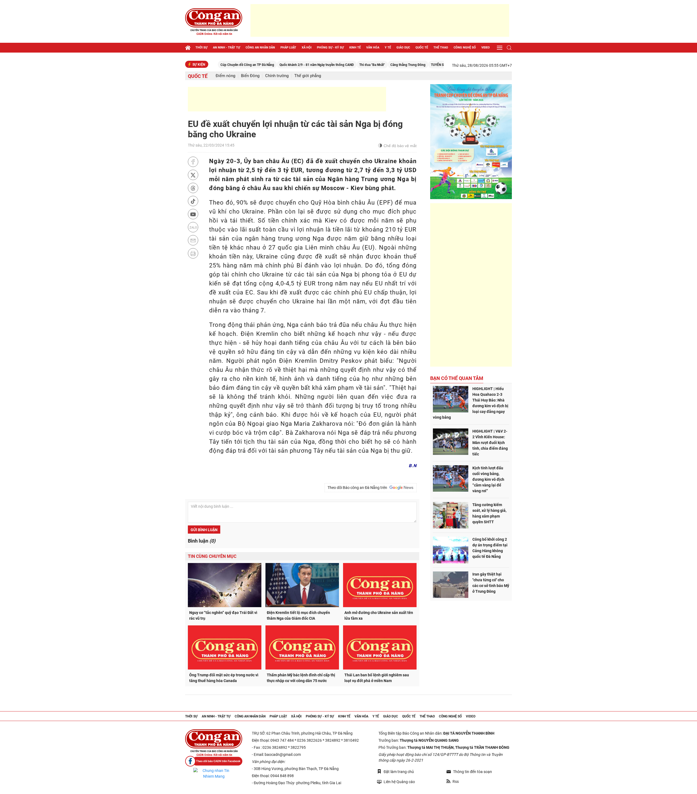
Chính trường (277, 76)
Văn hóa (372, 47)
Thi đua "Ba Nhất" (346, 65)
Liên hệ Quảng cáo (399, 782)
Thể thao (440, 47)
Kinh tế (355, 47)
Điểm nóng (225, 76)
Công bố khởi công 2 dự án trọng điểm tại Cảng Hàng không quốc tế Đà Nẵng (490, 548)
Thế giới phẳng (307, 76)
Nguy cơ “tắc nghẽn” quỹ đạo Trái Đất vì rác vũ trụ (223, 615)
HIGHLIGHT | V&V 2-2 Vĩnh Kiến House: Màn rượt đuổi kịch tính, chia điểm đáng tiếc (490, 442)
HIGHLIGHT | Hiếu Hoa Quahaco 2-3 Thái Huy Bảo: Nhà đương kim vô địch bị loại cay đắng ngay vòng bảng (470, 403)
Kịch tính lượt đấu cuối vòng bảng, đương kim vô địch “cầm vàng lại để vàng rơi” (488, 479)
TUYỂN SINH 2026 (418, 65)
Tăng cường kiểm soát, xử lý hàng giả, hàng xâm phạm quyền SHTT (489, 513)
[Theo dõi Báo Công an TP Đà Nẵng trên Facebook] (213, 761)
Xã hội (306, 47)
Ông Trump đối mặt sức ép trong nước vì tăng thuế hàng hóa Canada (223, 678)
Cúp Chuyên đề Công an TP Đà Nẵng (221, 65)
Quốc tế (421, 47)
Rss (456, 781)
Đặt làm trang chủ (399, 771)
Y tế (388, 47)
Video (485, 47)
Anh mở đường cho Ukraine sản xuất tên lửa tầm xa (378, 615)
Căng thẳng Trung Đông (382, 65)
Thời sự (201, 47)
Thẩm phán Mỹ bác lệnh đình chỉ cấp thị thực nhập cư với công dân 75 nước (301, 678)
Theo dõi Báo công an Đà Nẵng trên (358, 487)
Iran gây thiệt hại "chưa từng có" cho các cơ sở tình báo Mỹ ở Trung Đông (490, 583)
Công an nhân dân (260, 47)
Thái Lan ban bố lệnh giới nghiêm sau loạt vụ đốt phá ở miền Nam (376, 678)
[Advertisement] (379, 20)
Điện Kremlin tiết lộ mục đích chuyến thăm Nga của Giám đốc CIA (298, 615)
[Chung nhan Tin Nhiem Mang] (214, 773)
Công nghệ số (465, 47)
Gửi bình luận (204, 530)
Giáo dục (403, 47)
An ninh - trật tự (226, 47)
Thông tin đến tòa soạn (472, 771)
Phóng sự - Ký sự (330, 47)
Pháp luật (288, 47)
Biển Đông (250, 76)
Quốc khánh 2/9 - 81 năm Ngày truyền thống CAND (291, 65)
